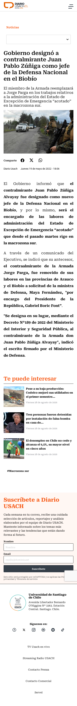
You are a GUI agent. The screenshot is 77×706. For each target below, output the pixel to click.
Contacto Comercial (38, 681)
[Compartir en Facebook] (22, 160)
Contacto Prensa (38, 669)
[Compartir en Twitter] (31, 160)
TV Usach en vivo (38, 646)
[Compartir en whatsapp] (40, 160)
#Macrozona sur (18, 471)
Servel (39, 692)
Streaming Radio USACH (38, 658)
